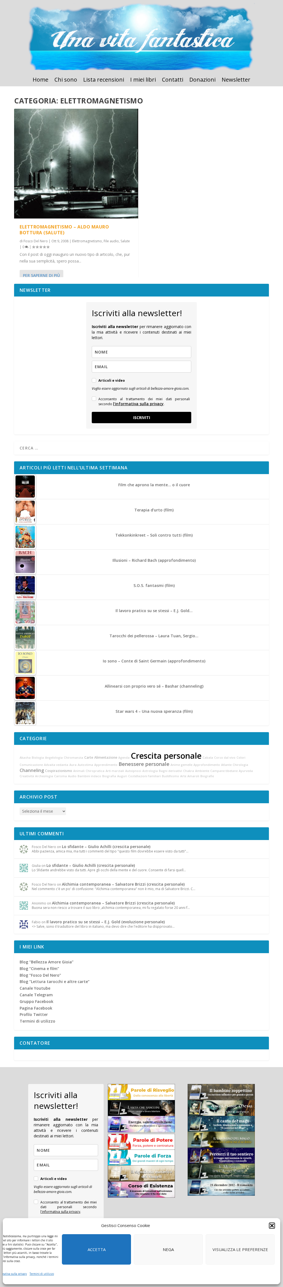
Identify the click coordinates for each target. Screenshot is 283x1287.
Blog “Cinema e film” (39, 968)
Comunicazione (31, 765)
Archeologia (44, 776)
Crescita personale (166, 755)
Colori (241, 758)
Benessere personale (144, 764)
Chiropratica (95, 771)
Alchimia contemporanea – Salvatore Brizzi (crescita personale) (123, 884)
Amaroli (193, 776)
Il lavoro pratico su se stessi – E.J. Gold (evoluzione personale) (105, 921)
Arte (183, 776)
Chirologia (240, 765)
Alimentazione (105, 757)
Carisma (60, 776)
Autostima (85, 765)
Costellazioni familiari (144, 776)
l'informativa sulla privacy (138, 403)
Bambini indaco (89, 776)
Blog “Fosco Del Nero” (40, 975)
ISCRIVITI (141, 417)
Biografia (109, 776)
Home (40, 80)
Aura (73, 765)
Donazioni (202, 80)
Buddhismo (170, 776)
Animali (79, 771)
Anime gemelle (181, 765)
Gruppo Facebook (36, 1001)
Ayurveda (246, 771)
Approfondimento (206, 765)
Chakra (188, 771)
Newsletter (236, 80)
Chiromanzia (73, 758)
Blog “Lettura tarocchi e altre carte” (55, 981)
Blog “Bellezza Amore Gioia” (47, 961)
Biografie (207, 776)
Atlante (226, 765)
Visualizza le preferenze (240, 1249)
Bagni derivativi (170, 771)
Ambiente (202, 771)
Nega (168, 1249)
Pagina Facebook (36, 1008)
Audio (72, 776)
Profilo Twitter (34, 1014)
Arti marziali (115, 771)
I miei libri (143, 80)
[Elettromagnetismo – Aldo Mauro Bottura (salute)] (76, 164)
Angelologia (54, 758)
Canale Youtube (35, 988)
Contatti (172, 80)
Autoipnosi (133, 771)
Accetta (97, 1249)
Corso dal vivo (224, 758)
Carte (88, 757)
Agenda (124, 758)
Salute (125, 241)
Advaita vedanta (56, 765)
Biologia (38, 758)
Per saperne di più (41, 275)
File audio (111, 241)
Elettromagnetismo (87, 241)
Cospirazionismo (58, 770)
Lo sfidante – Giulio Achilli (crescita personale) (106, 846)
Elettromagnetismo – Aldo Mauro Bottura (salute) (64, 230)
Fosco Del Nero (35, 241)
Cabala (208, 758)
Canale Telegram (36, 994)
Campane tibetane (224, 771)
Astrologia (150, 771)
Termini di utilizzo (42, 1274)
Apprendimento (105, 765)
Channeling (32, 770)
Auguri (122, 776)
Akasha (25, 758)
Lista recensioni (103, 80)
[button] (272, 1225)
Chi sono (65, 80)
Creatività (27, 776)
